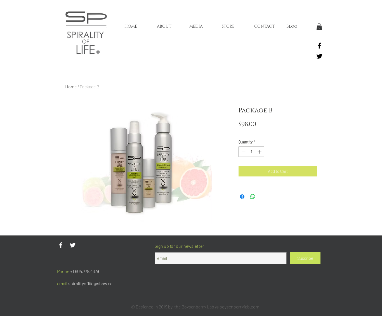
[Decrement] (242, 152)
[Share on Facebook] (242, 196)
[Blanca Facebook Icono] (61, 245)
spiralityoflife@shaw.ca (90, 283)
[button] (319, 26)
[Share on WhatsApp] (252, 196)
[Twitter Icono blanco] (72, 245)
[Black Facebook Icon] (319, 45)
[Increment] (259, 152)
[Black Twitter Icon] (319, 56)
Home (71, 86)
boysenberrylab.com (239, 306)
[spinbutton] (251, 152)
